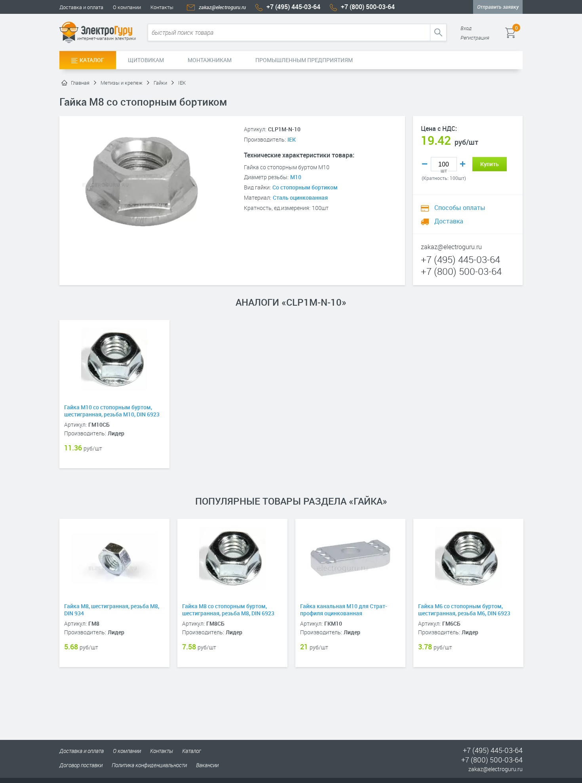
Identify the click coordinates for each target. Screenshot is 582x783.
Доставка (448, 221)
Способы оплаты (459, 207)
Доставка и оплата (81, 7)
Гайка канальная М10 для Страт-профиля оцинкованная (343, 610)
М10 (295, 177)
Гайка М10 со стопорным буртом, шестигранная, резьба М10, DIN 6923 (112, 411)
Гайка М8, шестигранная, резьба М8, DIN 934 (111, 610)
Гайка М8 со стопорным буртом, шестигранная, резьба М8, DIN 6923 (228, 610)
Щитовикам (146, 60)
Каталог (92, 60)
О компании (127, 7)
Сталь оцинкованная (300, 197)
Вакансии (207, 765)
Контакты (161, 7)
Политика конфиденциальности (149, 765)
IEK (291, 139)
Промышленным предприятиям (304, 60)
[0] (522, 32)
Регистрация (474, 37)
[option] (114, 406)
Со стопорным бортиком (305, 187)
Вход (466, 28)
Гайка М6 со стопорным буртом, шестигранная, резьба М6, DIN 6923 (464, 610)
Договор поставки (81, 765)
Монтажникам (210, 60)
